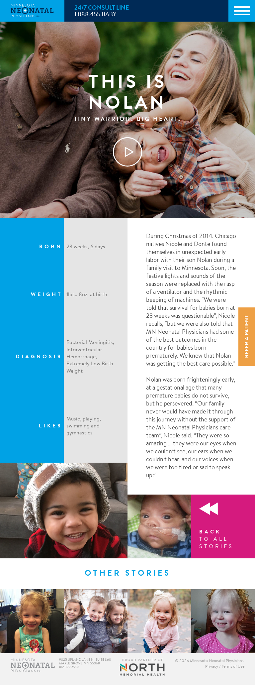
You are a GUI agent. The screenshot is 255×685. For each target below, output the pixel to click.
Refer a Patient (247, 336)
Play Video (127, 152)
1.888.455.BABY (95, 15)
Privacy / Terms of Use (224, 667)
